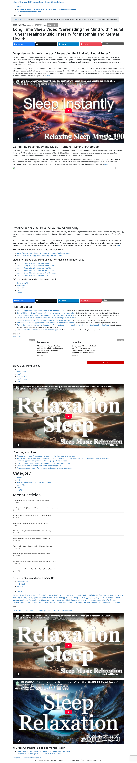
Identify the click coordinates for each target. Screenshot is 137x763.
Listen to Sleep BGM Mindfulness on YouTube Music (36, 273)
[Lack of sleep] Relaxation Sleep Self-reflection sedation (31, 553)
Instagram (20, 288)
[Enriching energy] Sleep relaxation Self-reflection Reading (32, 531)
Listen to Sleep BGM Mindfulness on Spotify (33, 263)
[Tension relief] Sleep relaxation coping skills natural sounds (32, 546)
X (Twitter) (21, 285)
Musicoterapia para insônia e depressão (28, 602)
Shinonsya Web (22, 283)
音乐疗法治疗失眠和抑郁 (111, 598)
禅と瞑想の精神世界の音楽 (38, 598)
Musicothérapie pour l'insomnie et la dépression (31, 600)
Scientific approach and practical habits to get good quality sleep (42, 311)
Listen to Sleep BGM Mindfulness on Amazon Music (36, 270)
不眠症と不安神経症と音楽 (92, 595)
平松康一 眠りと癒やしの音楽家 (24, 595)
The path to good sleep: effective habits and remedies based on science (44, 320)
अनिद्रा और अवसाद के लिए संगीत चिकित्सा (102, 600)
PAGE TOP (132, 738)
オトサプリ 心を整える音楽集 (70, 595)
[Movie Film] (14, 340)
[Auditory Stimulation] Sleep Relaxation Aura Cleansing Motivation (34, 561)
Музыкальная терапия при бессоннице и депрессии (65, 602)
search (105, 363)
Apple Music (21, 372)
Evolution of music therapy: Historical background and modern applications (45, 323)
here (48, 76)
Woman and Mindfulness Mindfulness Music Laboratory (31, 500)
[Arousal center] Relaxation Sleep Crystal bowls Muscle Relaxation (34, 569)
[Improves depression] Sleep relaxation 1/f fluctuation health (32, 515)
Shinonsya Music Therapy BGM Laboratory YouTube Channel (40, 256)
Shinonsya (17, 758)
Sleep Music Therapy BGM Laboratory (63, 598)
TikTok (19, 293)
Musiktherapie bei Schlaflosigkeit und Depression (69, 600)
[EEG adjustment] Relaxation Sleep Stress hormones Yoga (32, 538)
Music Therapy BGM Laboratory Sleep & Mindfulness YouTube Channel (43, 253)
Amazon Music (22, 376)
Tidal (19, 381)
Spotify (19, 369)
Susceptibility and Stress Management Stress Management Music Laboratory (46, 313)
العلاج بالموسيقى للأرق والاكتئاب (90, 598)
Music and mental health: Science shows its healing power (39, 330)
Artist (19, 480)
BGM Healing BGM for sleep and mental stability (35, 482)
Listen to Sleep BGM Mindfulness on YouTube (34, 268)
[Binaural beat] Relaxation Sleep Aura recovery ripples (30, 523)
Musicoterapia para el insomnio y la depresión (104, 602)
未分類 (19, 490)
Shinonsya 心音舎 (44, 610)
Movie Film (52, 25)
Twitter (30, 758)
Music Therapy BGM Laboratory (25, 610)
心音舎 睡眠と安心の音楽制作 (48, 595)
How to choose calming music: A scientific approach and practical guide (44, 315)
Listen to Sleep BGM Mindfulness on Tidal (32, 275)
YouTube (20, 374)
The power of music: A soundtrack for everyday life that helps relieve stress (46, 318)
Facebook (20, 290)
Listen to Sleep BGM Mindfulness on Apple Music (35, 266)
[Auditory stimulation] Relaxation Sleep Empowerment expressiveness (35, 508)
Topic (19, 487)
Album (19, 478)
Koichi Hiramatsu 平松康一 (63, 610)
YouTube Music (22, 379)
